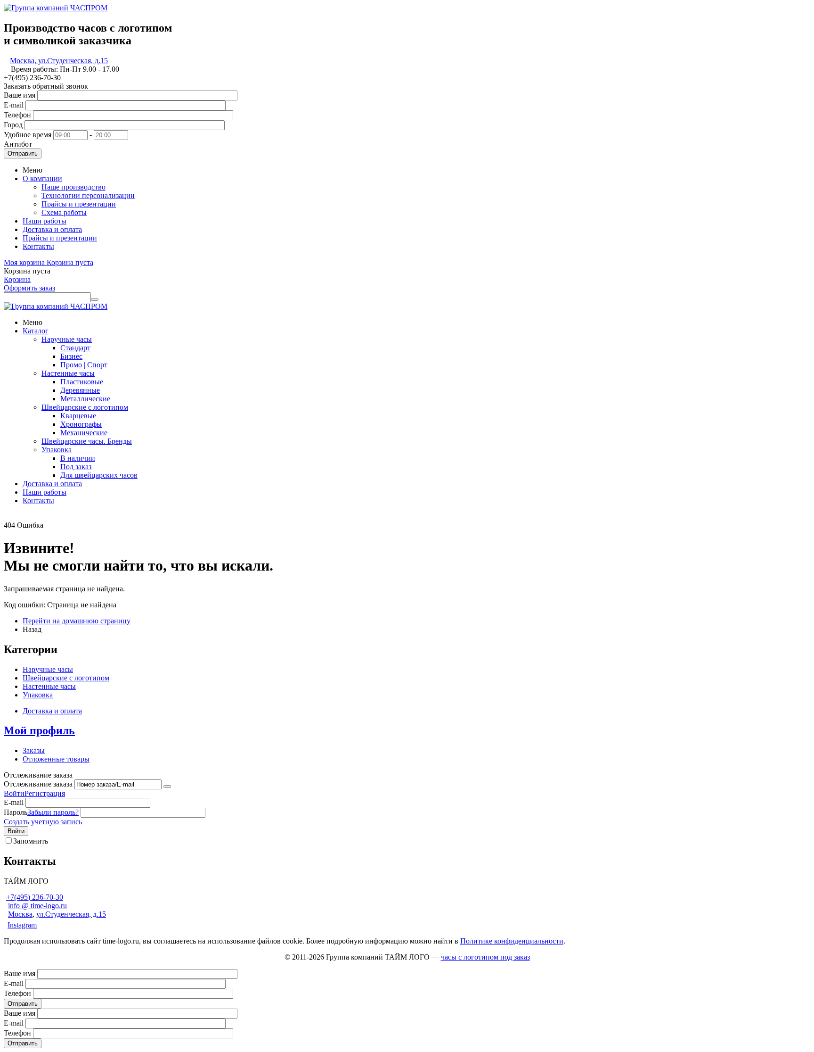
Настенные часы (68, 373)
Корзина (17, 279)
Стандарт (75, 348)
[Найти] (94, 299)
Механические (83, 433)
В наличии (77, 458)
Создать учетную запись (43, 822)
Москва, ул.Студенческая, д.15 (59, 61)
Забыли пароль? (53, 812)
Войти (14, 793)
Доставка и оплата (52, 229)
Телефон (17, 115)
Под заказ (75, 467)
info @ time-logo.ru (37, 906)
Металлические (85, 399)
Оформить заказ (29, 288)
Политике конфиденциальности (511, 941)
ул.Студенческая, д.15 (71, 914)
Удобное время (27, 135)
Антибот (18, 144)
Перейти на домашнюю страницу (76, 621)
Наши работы (44, 221)
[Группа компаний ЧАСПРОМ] (55, 8)
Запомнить (30, 841)
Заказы (34, 750)
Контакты (38, 246)
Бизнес (71, 356)
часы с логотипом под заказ (485, 957)
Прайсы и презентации (78, 204)
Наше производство (73, 187)
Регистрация (44, 793)
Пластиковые (81, 382)
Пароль (15, 812)
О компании (42, 178)
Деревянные (80, 390)
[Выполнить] (167, 786)
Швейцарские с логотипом (84, 407)
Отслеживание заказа (38, 784)
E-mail (14, 105)
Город (13, 125)
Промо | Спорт (83, 365)
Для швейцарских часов (99, 475)
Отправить (23, 153)
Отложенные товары (56, 759)
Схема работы (64, 212)
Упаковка (56, 450)
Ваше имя (19, 95)
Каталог (36, 331)
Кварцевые (78, 416)
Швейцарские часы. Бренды (86, 441)
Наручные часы (66, 339)
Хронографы (81, 424)
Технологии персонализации (88, 195)
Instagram (22, 925)
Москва (20, 914)
